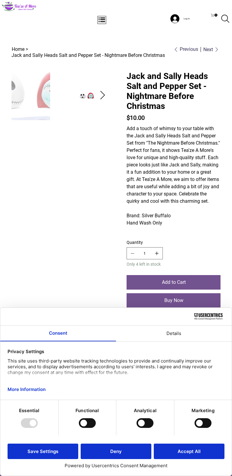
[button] (214, 15)
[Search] (225, 19)
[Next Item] (102, 95)
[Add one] (157, 253)
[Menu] (102, 20)
